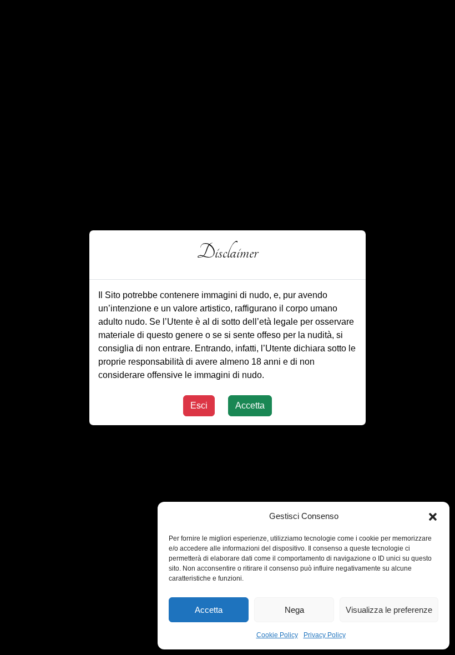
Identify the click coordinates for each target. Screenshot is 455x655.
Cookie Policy (277, 635)
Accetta (209, 609)
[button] (432, 516)
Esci (199, 405)
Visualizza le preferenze (389, 609)
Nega (294, 609)
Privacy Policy (325, 635)
